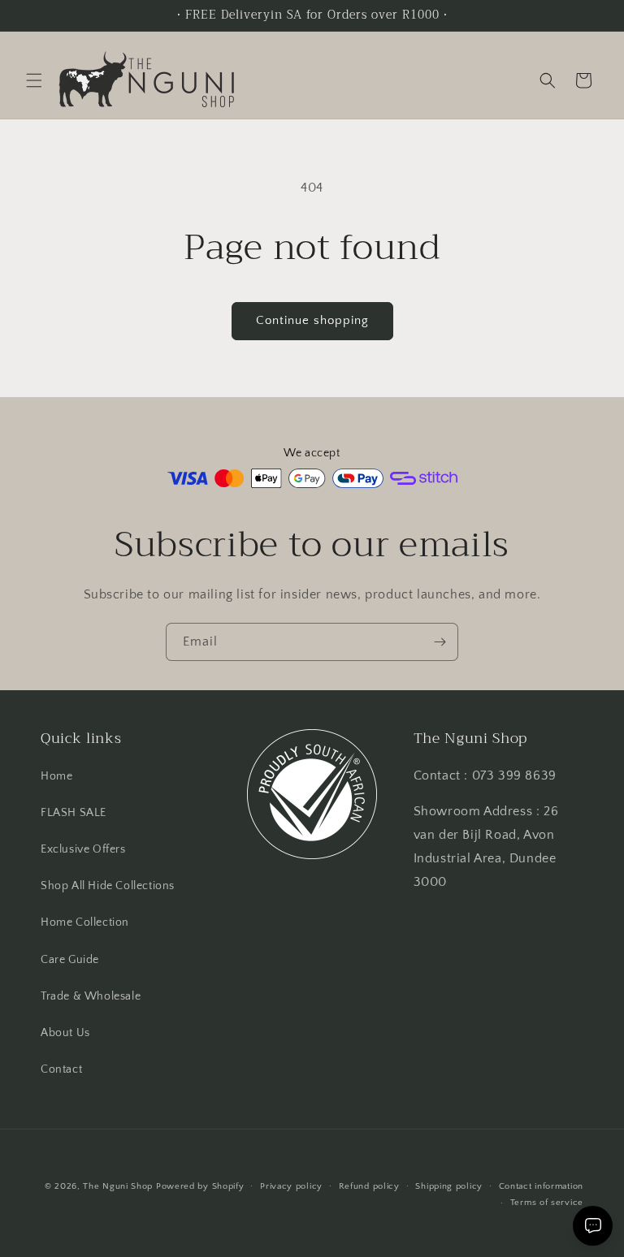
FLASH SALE (73, 812)
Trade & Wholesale (91, 996)
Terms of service (546, 1202)
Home (56, 776)
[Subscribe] (439, 642)
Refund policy (369, 1186)
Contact (61, 1069)
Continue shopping (312, 320)
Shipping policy (449, 1186)
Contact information (541, 1186)
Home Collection (85, 922)
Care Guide (70, 959)
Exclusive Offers (83, 849)
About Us (65, 1032)
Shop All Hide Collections (108, 885)
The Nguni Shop (118, 1186)
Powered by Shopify (200, 1186)
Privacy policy (291, 1186)
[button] (34, 80)
